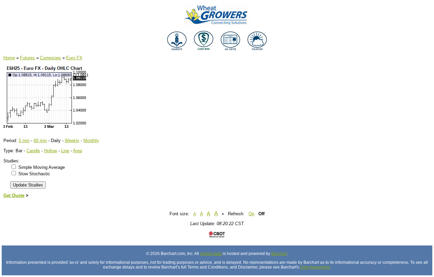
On (251, 213)
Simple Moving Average (41, 167)
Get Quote (13, 195)
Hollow (50, 150)
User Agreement (315, 267)
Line (65, 150)
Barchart (279, 253)
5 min (24, 140)
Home (9, 57)
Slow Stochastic (34, 173)
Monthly (91, 140)
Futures (27, 57)
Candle (33, 150)
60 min (40, 140)
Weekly (72, 140)
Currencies (50, 57)
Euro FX (74, 57)
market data (211, 253)
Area (77, 150)
